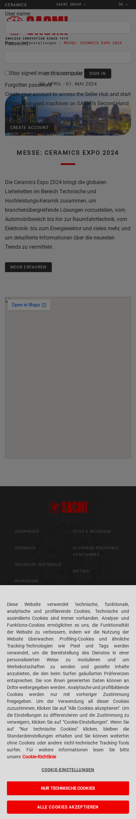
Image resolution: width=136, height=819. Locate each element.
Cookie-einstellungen (68, 770)
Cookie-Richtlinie (39, 756)
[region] (68, 702)
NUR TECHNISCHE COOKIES (68, 788)
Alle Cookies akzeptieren (68, 807)
